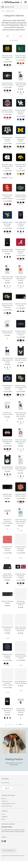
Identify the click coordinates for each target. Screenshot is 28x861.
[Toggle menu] (2, 2)
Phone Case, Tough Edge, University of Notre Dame (20, 628)
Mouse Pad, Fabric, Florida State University (20, 575)
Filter (7, 36)
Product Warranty (6, 806)
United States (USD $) (8, 850)
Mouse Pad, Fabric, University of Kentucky (20, 112)
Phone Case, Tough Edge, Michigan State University (20, 414)
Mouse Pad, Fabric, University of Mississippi (20, 548)
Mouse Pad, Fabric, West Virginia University (7, 224)
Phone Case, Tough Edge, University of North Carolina (20, 521)
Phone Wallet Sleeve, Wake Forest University (7, 710)
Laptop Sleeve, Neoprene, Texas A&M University (7, 575)
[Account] (21, 1)
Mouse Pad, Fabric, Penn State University (7, 387)
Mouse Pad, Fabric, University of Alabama (20, 251)
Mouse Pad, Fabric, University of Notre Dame (7, 57)
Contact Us (4, 801)
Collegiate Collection (10, 11)
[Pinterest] (5, 841)
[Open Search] (2, 7)
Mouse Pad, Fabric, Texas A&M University (7, 139)
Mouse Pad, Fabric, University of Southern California (7, 196)
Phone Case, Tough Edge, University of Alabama (20, 441)
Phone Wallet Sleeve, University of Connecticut (7, 628)
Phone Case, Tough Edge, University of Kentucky (20, 468)
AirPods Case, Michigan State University (20, 710)
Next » (20, 724)
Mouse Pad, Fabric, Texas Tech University (7, 548)
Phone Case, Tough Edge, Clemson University (20, 278)
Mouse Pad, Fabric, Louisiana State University (20, 333)
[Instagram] (2, 841)
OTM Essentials (12, 855)
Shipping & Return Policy (8, 803)
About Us (4, 798)
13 (16, 724)
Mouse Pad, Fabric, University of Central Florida (20, 387)
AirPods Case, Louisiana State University (20, 603)
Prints (3, 814)
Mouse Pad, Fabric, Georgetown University (7, 656)
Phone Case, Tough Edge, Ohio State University (20, 84)
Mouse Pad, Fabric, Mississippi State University (7, 441)
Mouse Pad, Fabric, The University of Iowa (20, 166)
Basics (3, 819)
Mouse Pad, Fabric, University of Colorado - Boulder (7, 683)
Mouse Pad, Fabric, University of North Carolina (7, 166)
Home (2, 11)
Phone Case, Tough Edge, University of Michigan (7, 360)
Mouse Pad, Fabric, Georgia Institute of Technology (7, 305)
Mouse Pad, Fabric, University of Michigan (20, 139)
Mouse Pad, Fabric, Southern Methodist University (20, 656)
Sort (20, 36)
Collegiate (4, 816)
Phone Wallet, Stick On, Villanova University (20, 224)
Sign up (7, 788)
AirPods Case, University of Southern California (7, 521)
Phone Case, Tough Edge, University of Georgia (7, 278)
